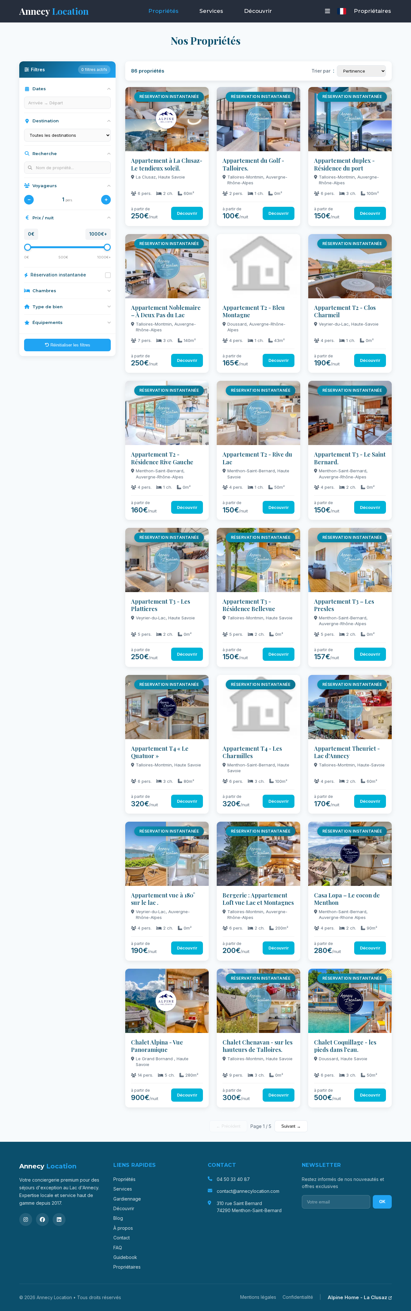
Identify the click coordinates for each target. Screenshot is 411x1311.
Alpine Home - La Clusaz (358, 1297)
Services (211, 11)
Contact (121, 1237)
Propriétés (163, 11)
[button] (327, 11)
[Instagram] (25, 1219)
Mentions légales (258, 1297)
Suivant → (291, 1126)
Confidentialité (298, 1297)
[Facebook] (42, 1219)
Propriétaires (372, 11)
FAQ (117, 1247)
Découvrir (258, 11)
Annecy (54, 11)
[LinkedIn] (59, 1219)
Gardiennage (127, 1199)
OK (382, 1201)
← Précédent (228, 1126)
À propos (123, 1228)
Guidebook (125, 1257)
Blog (118, 1218)
